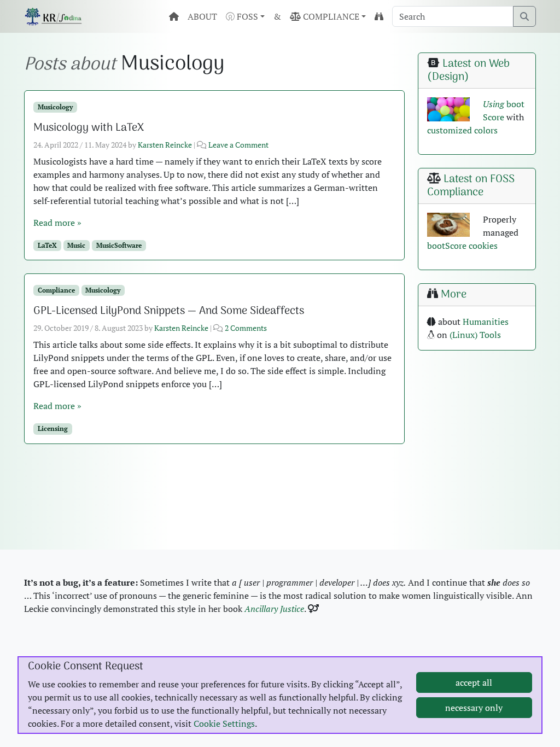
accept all (474, 682)
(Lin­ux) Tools (475, 335)
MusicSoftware (119, 245)
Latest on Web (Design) (468, 70)
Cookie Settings (224, 723)
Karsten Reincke (165, 144)
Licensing (53, 428)
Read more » (57, 223)
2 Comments (246, 328)
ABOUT (202, 16)
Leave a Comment (238, 144)
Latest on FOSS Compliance (471, 186)
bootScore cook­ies (462, 246)
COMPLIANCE (330, 16)
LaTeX (47, 245)
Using (493, 104)
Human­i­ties (486, 322)
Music (76, 245)
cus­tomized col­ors (462, 130)
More (453, 295)
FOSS (246, 16)
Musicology (55, 107)
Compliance (56, 290)
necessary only (474, 708)
